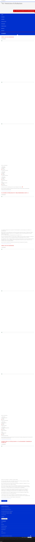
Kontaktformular (3, 529)
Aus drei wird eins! (3, 514)
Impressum (2, 524)
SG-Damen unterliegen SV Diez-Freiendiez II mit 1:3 (14, 192)
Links (2, 531)
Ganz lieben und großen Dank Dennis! (6, 509)
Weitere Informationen (24, 537)
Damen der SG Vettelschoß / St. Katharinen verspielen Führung (16, 442)
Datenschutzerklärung (4, 526)
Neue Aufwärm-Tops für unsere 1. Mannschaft (7, 511)
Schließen (1, 541)
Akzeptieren (29, 537)
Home (2, 522)
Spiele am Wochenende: (7, 37)
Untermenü (3, 0)
